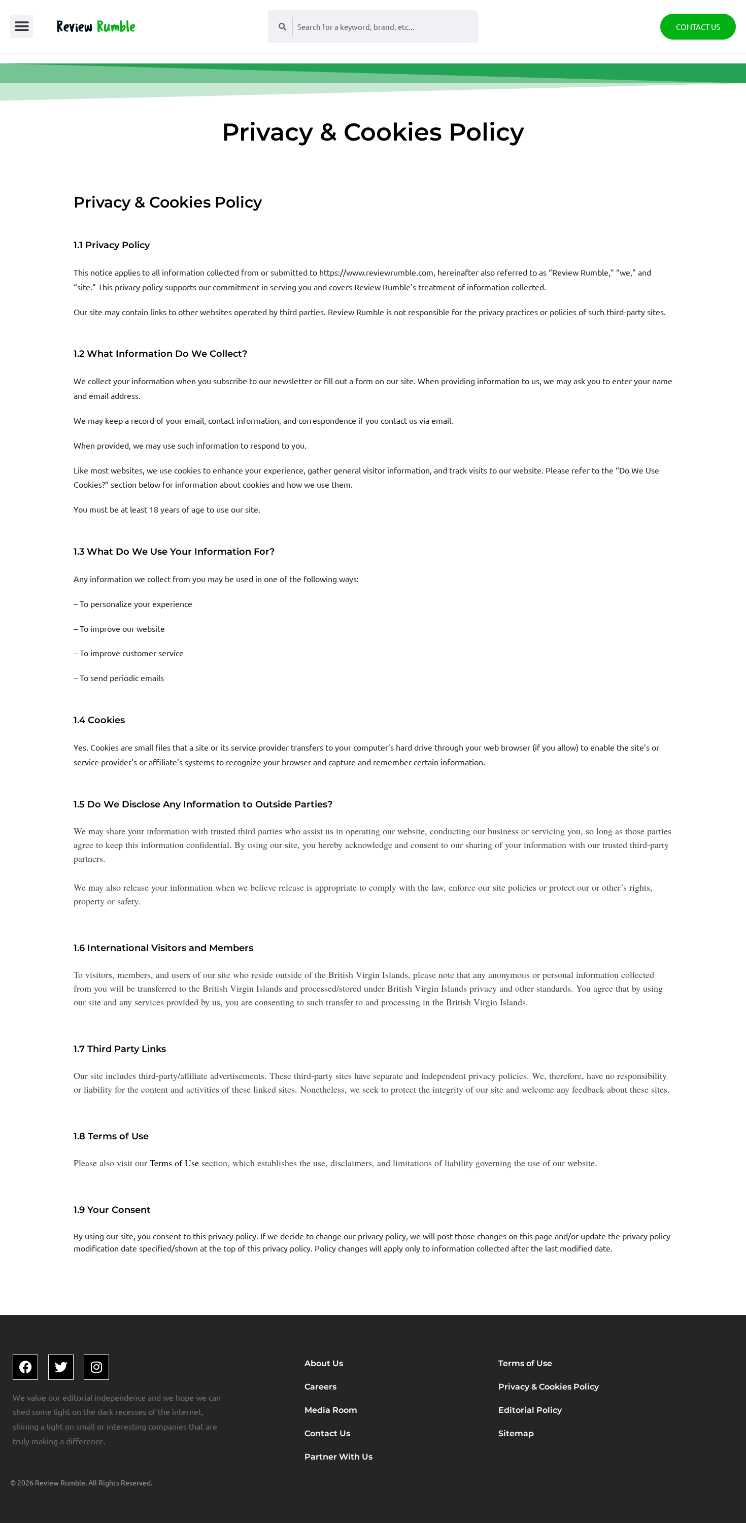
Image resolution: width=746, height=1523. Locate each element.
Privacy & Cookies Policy (548, 1387)
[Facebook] (25, 1367)
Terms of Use (174, 1163)
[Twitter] (61, 1367)
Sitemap (516, 1433)
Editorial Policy (530, 1410)
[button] (21, 26)
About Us (323, 1363)
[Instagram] (96, 1367)
